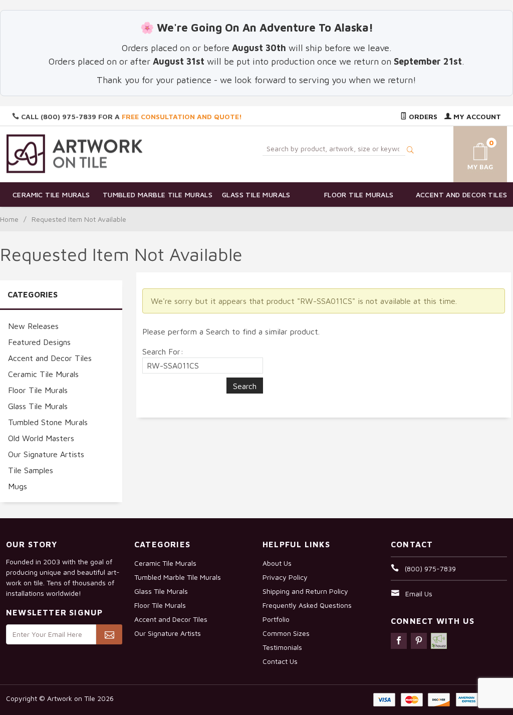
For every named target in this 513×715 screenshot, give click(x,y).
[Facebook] (399, 641)
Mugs (17, 486)
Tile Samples (30, 470)
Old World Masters (41, 438)
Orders (422, 116)
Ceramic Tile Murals (51, 194)
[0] (472, 152)
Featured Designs (39, 341)
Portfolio (276, 619)
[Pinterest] (419, 641)
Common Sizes (286, 633)
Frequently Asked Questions (307, 605)
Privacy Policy (285, 577)
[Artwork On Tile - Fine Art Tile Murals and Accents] (74, 153)
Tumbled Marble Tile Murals (154, 194)
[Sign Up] (109, 634)
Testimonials (282, 647)
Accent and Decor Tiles (461, 194)
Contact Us (280, 661)
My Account (476, 116)
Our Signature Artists (46, 454)
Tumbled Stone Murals (48, 422)
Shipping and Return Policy (305, 591)
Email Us (418, 593)
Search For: (162, 351)
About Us (277, 563)
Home (9, 219)
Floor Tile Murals (359, 194)
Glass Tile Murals (256, 194)
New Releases (33, 325)
